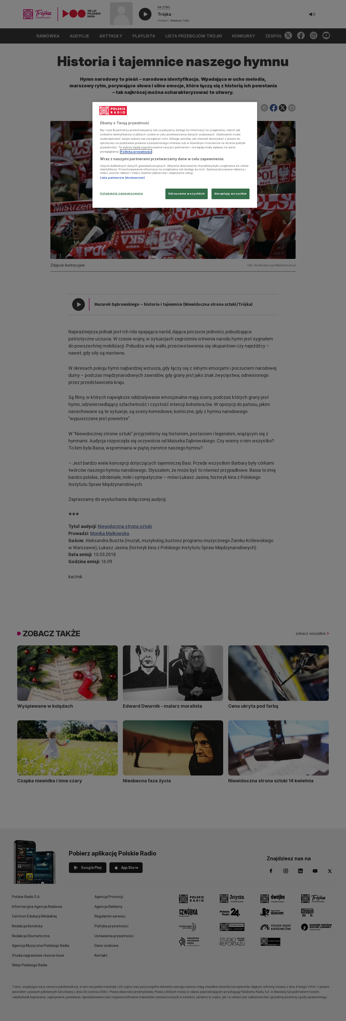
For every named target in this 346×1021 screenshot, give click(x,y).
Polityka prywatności (136, 151)
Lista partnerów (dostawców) (122, 177)
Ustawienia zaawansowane (121, 193)
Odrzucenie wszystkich (186, 193)
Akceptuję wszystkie (230, 193)
